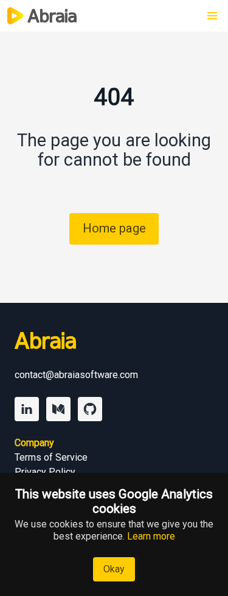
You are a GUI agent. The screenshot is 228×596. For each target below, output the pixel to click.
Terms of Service (51, 457)
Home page (114, 228)
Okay (114, 569)
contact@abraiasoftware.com (76, 375)
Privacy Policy (45, 472)
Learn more (151, 536)
